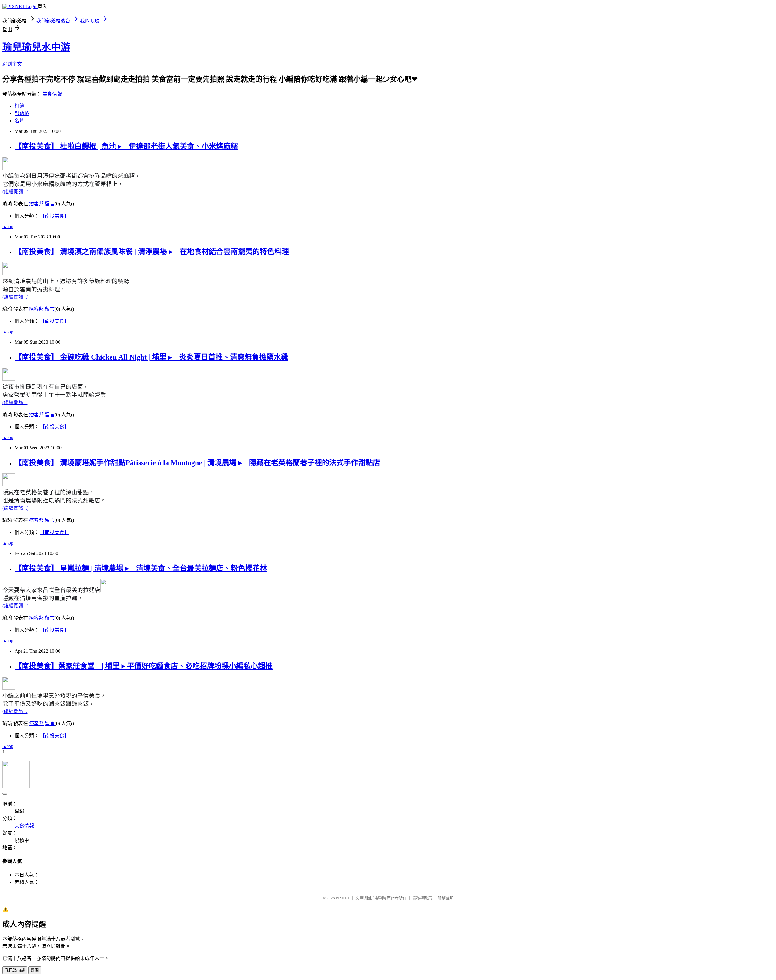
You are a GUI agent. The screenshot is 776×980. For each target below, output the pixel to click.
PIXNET (343, 898)
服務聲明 (445, 898)
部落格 (22, 113)
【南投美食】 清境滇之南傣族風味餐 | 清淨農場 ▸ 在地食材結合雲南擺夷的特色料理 (152, 251)
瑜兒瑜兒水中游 (36, 47)
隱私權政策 (422, 898)
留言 (50, 203)
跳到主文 (12, 63)
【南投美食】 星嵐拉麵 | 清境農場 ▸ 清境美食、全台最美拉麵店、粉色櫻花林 (141, 568)
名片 (19, 120)
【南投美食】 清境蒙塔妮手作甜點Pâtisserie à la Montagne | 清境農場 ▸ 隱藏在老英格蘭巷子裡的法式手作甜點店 (197, 463)
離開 (35, 970)
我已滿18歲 (15, 970)
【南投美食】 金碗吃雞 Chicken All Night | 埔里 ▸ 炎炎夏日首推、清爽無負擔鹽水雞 (151, 357)
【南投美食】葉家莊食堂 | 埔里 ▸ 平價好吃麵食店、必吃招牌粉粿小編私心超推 (144, 666)
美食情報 (52, 93)
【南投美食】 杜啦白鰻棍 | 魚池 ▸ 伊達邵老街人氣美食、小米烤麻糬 (126, 146)
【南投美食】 (54, 215)
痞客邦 (36, 203)
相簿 (19, 106)
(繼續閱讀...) (15, 191)
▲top (7, 226)
